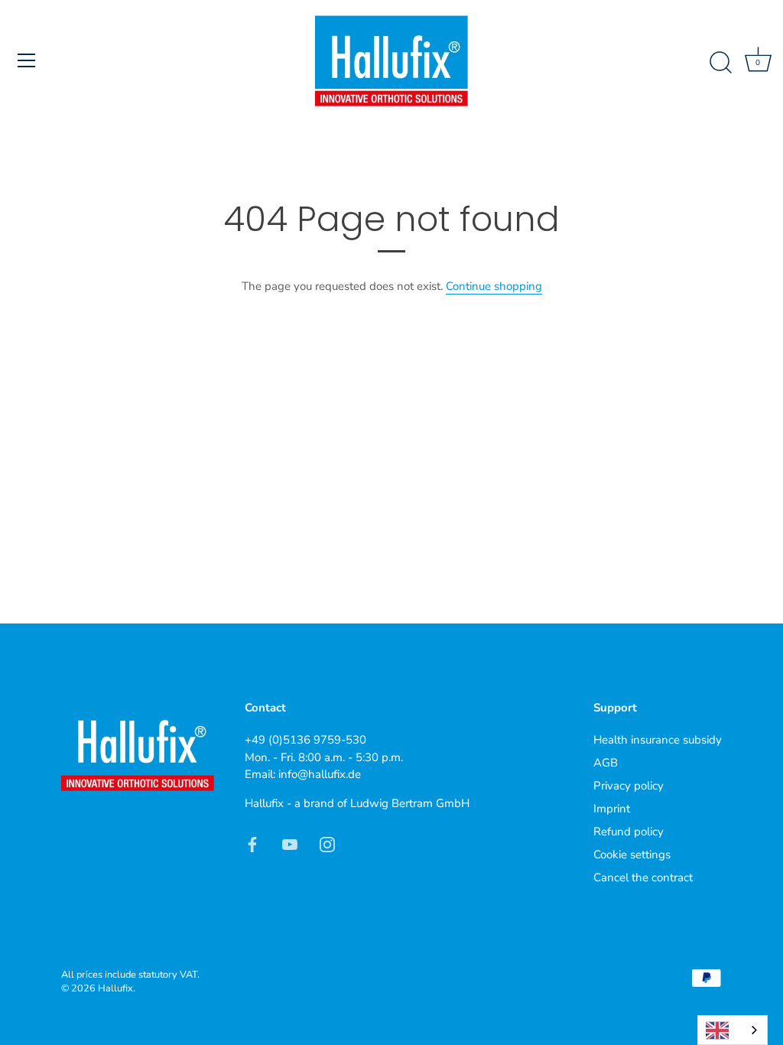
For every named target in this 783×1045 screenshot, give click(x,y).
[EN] (732, 1030)
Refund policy (628, 831)
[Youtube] (289, 843)
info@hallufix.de (319, 774)
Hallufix (115, 988)
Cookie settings (632, 854)
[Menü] (27, 60)
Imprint (611, 808)
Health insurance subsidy (657, 739)
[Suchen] (720, 63)
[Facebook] (252, 843)
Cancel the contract (643, 877)
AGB (605, 762)
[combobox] (732, 1030)
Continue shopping (494, 286)
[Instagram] (327, 843)
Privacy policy (628, 785)
